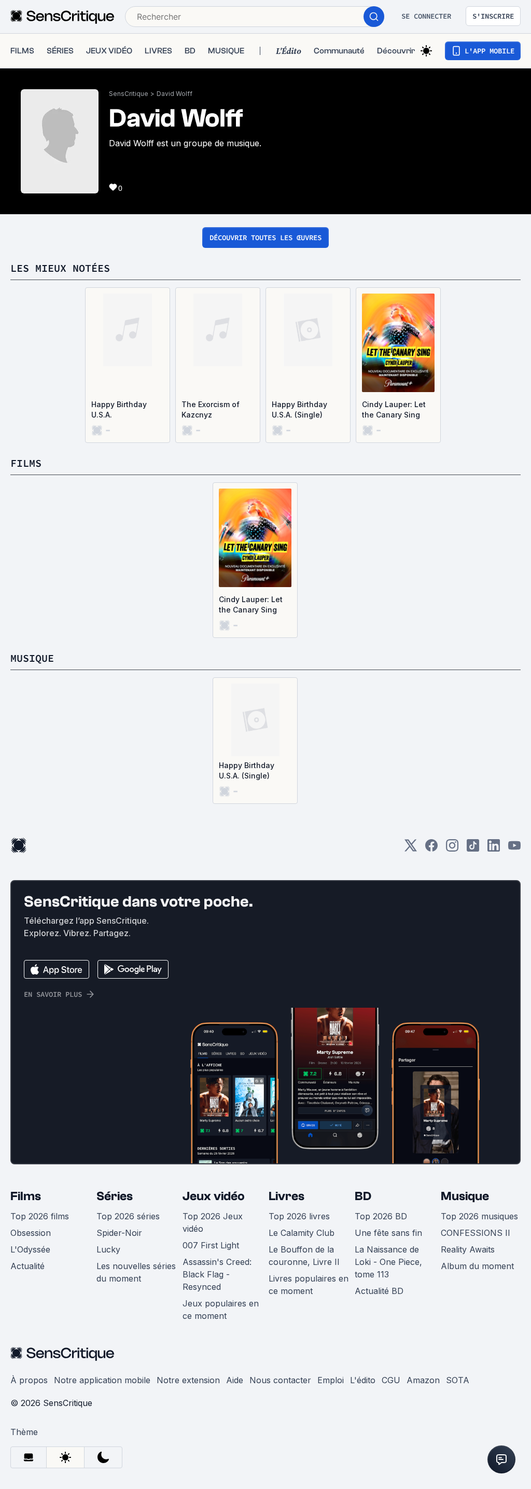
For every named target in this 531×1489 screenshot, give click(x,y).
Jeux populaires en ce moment (221, 1309)
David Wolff (174, 94)
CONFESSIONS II (475, 1233)
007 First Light (211, 1245)
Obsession (30, 1233)
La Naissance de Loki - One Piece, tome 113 (388, 1261)
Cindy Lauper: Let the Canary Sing (394, 409)
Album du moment (477, 1266)
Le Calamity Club (301, 1233)
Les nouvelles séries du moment (136, 1272)
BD (363, 1196)
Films (25, 1196)
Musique (465, 1196)
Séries (114, 1196)
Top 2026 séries (128, 1216)
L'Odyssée (30, 1249)
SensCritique (128, 94)
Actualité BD (379, 1291)
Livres (286, 1196)
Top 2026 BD (381, 1216)
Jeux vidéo (214, 1196)
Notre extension (188, 1380)
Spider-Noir (119, 1233)
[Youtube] (514, 848)
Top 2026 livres (299, 1216)
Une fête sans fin (388, 1233)
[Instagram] (452, 848)
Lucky (108, 1249)
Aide (234, 1380)
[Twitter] (410, 848)
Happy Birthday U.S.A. (119, 409)
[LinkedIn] (493, 848)
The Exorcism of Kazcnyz (210, 409)
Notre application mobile (102, 1380)
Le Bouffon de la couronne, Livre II (304, 1255)
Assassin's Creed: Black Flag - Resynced (217, 1274)
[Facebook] (431, 848)
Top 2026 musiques (479, 1216)
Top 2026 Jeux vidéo (213, 1222)
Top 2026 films (39, 1216)
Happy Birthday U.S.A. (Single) (299, 409)
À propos (29, 1380)
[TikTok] (473, 848)
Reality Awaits (468, 1249)
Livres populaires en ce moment (308, 1284)
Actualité (27, 1266)
